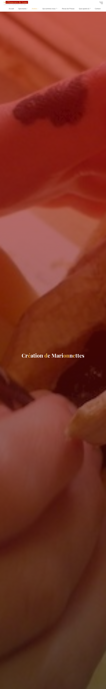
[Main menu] (101, 3)
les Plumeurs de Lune (15, 2)
